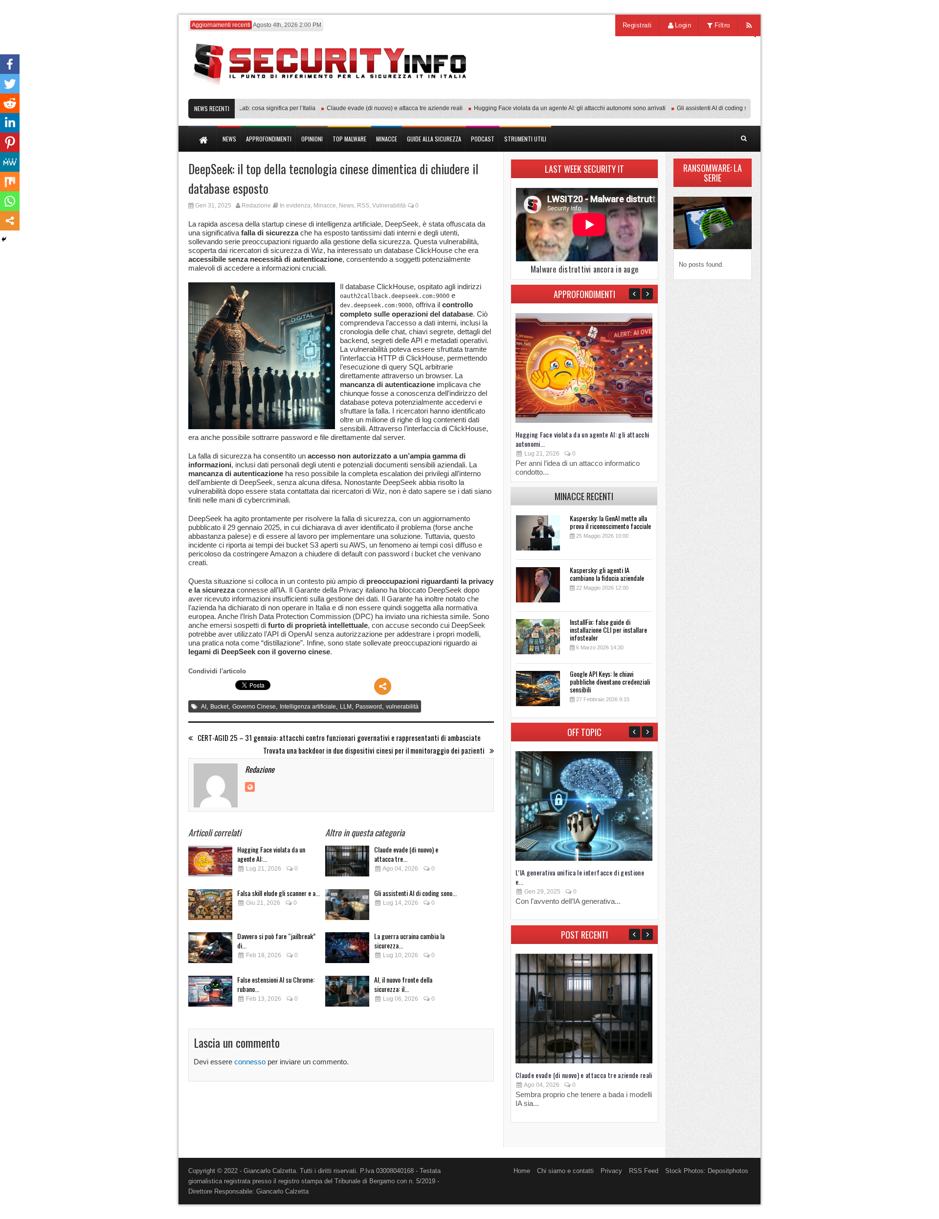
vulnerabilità (402, 706)
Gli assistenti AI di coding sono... (415, 893)
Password (369, 706)
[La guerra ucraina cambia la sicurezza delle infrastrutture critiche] (347, 950)
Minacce (324, 205)
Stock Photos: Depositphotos (706, 1170)
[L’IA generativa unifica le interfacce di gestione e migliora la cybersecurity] (583, 858)
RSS (363, 205)
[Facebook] (10, 64)
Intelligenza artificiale (308, 706)
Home (522, 1170)
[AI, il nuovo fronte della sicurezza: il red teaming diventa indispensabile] (347, 994)
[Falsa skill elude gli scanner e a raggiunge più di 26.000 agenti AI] (210, 907)
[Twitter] (10, 83)
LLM (346, 706)
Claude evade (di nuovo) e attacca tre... (406, 854)
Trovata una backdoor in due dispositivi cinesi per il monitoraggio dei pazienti (374, 750)
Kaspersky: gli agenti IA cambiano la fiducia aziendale (607, 574)
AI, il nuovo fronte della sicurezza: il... (403, 984)
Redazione (256, 205)
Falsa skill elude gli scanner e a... (278, 893)
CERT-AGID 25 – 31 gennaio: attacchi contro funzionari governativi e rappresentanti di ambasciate (339, 738)
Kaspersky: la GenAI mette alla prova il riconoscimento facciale (610, 522)
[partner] (686, 93)
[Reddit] (10, 103)
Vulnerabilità (389, 205)
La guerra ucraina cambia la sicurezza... (409, 940)
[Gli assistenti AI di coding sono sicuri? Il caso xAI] (347, 907)
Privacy (611, 1170)
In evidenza (295, 205)
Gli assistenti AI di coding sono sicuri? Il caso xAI (721, 108)
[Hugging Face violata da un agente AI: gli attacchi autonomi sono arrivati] (210, 864)
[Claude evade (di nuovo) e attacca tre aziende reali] (347, 864)
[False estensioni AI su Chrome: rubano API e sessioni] (210, 994)
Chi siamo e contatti (565, 1170)
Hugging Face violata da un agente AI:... (271, 854)
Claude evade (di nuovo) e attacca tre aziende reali (375, 108)
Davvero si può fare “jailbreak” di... (276, 940)
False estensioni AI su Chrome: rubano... (275, 984)
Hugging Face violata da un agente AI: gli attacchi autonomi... (582, 439)
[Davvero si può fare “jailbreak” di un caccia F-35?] (210, 950)
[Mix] (10, 181)
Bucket (219, 706)
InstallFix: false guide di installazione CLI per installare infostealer (608, 630)
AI (203, 706)
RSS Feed (643, 1170)
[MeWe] (10, 162)
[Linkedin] (10, 123)
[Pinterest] (10, 142)
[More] (382, 686)
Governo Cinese (254, 706)
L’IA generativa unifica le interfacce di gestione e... (579, 877)
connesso (250, 1062)
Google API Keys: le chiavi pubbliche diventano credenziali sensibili (610, 681)
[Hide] (4, 239)
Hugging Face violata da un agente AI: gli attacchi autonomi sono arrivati (550, 108)
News (346, 205)
